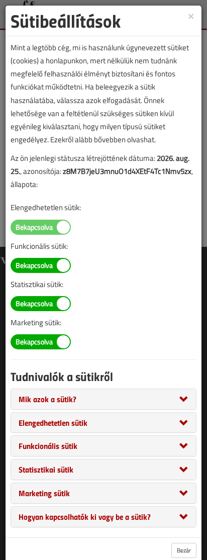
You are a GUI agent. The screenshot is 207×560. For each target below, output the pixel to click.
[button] (47, 398)
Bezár (184, 550)
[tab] (103, 399)
